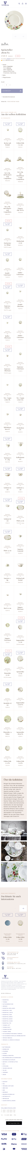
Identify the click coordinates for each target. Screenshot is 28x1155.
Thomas (5, 1002)
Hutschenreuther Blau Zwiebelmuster (14, 1035)
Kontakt (5, 1081)
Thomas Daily (6, 1027)
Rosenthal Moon (7, 1018)
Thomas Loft (6, 1025)
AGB (4, 1090)
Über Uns (5, 1088)
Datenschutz (6, 1096)
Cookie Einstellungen (9, 1100)
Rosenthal (9, 66)
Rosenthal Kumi (7, 1014)
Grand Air (9, 69)
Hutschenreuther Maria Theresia (12, 1033)
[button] (19, 3)
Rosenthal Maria (7, 1016)
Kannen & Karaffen (8, 1055)
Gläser (5, 1053)
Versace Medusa (7, 1037)
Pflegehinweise (7, 77)
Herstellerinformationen (9, 96)
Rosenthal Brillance (9, 1008)
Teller (4, 1070)
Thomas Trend (7, 1031)
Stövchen (5, 1066)
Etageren (5, 1051)
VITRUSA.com (8, 993)
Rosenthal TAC (7, 1023)
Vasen (4, 1074)
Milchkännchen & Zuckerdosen (12, 1057)
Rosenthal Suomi (8, 1021)
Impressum (6, 1098)
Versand (8, 58)
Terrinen (5, 1072)
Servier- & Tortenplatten (10, 1061)
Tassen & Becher (7, 1068)
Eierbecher (6, 1049)
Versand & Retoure (8, 1085)
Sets (4, 1064)
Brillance (9, 68)
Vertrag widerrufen (14, 1123)
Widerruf (5, 1092)
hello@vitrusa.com (8, 1107)
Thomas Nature (7, 1029)
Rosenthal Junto (8, 1012)
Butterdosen (6, 1047)
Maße (4, 75)
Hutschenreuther (8, 1004)
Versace (5, 1006)
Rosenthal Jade (7, 1010)
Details (4, 64)
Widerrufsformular (8, 1094)
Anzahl (2, 82)
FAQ (4, 1083)
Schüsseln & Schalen (9, 1059)
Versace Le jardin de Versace (11, 1040)
